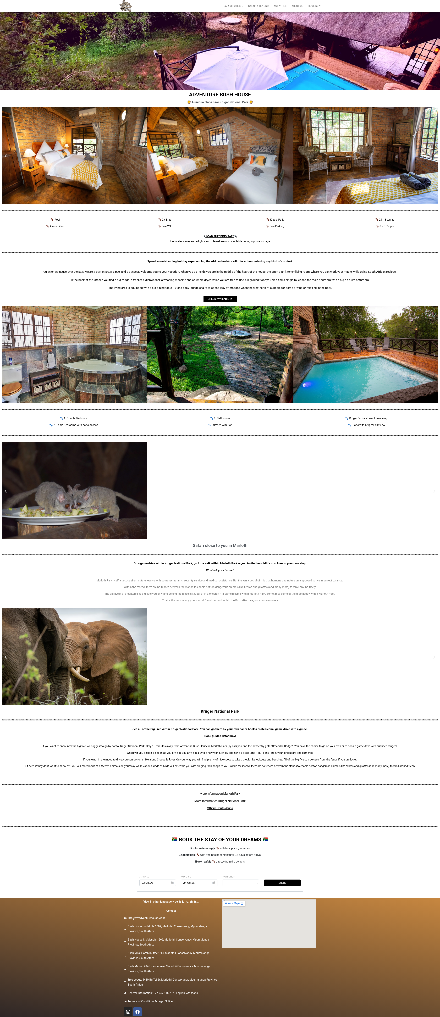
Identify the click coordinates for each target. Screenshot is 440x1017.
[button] (5, 156)
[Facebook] (137, 1011)
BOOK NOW (314, 6)
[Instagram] (128, 1011)
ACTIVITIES (280, 6)
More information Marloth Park (220, 793)
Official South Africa (220, 808)
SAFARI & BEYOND (258, 6)
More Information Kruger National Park (219, 801)
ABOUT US (297, 6)
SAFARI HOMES (232, 6)
